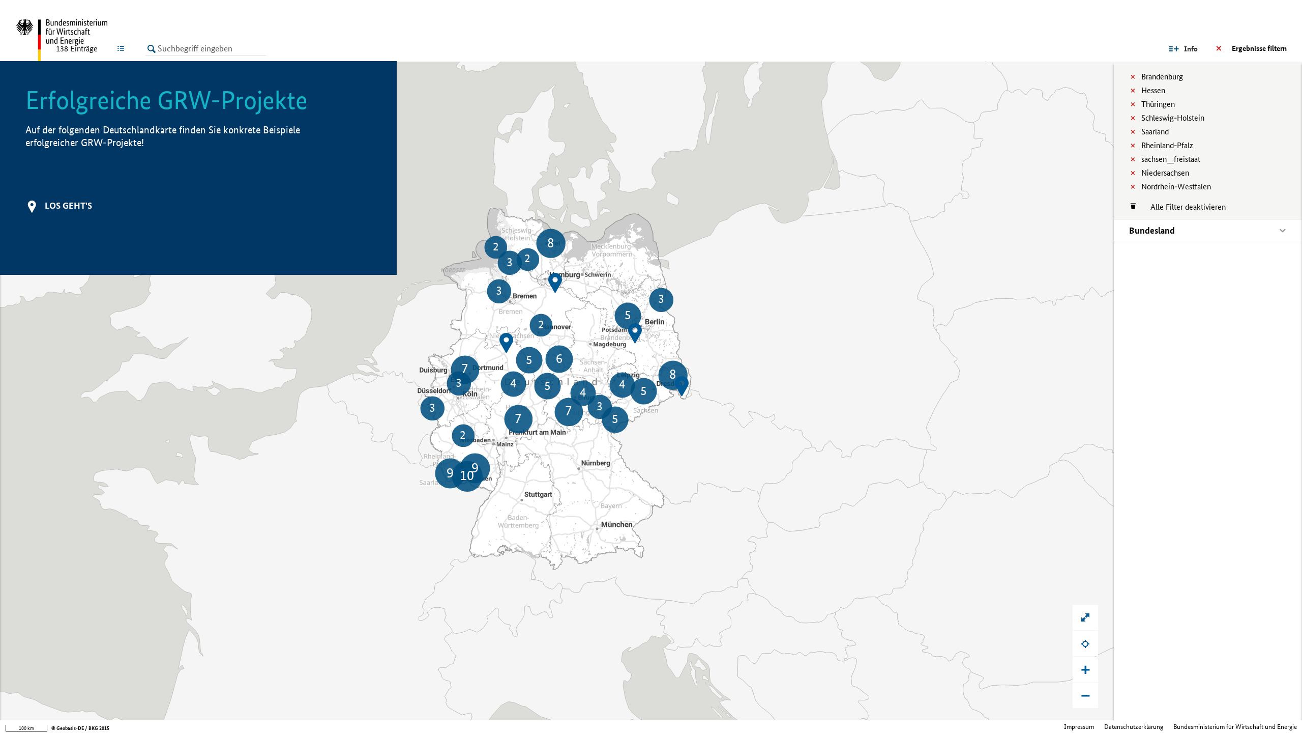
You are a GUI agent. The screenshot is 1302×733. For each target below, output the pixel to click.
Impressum (1079, 726)
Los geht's (68, 205)
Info (1191, 48)
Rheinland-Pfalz (1167, 145)
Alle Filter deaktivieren (1183, 207)
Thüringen (1158, 104)
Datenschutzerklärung (1133, 726)
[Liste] (123, 48)
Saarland (1155, 131)
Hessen (1153, 90)
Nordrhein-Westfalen (1176, 186)
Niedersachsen (1165, 173)
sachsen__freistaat (1170, 159)
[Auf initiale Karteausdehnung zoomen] (1085, 617)
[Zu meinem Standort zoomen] (1085, 643)
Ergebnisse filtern (1259, 48)
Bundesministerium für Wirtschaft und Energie (1235, 726)
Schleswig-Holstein (1172, 118)
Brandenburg (1162, 76)
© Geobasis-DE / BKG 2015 (80, 728)
